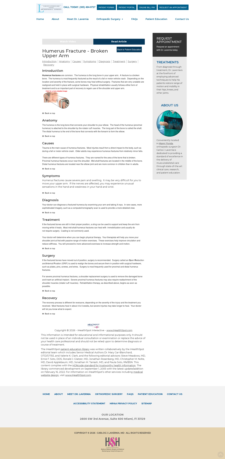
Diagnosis (104, 61)
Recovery (48, 64)
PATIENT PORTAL (127, 7)
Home (40, 19)
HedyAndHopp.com (116, 451)
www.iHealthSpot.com (119, 330)
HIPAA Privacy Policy (123, 403)
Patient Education (156, 19)
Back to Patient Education (129, 49)
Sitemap (146, 403)
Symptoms (89, 61)
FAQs (134, 19)
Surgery (132, 61)
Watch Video (68, 41)
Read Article (119, 41)
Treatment (119, 61)
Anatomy (64, 61)
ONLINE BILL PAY (147, 7)
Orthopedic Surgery (108, 19)
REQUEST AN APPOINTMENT (173, 7)
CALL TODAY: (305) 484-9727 (79, 7)
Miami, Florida (166, 143)
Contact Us (182, 19)
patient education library (75, 349)
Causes (76, 61)
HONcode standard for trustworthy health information (104, 365)
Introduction (49, 61)
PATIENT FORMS (106, 7)
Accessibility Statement (89, 403)
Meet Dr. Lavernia (78, 19)
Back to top (50, 113)
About (55, 19)
